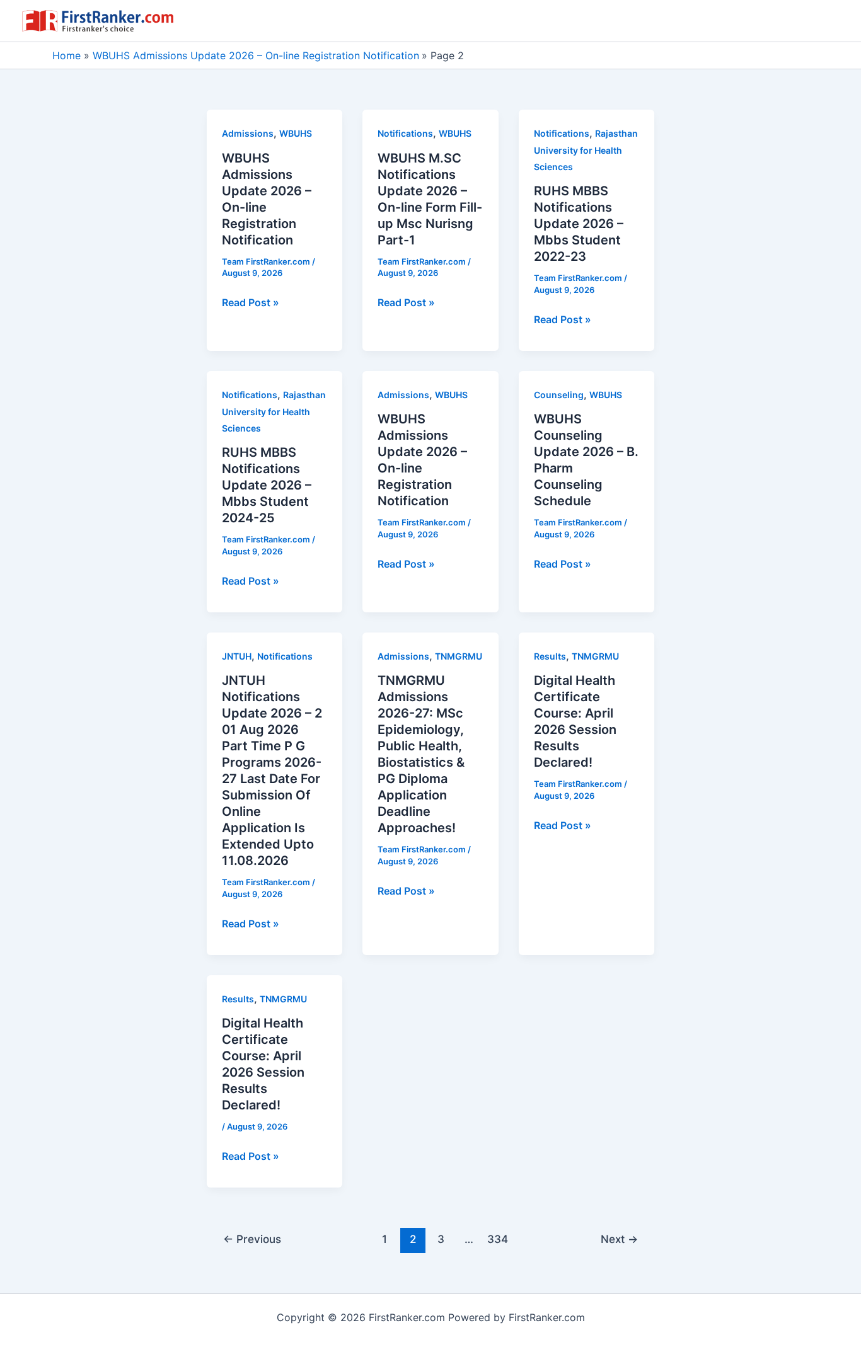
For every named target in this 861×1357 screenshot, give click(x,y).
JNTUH (236, 656)
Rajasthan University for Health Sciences (586, 150)
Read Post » (250, 303)
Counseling (559, 394)
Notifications (405, 133)
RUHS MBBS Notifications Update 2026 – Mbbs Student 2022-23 (578, 223)
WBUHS (295, 133)
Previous (252, 1238)
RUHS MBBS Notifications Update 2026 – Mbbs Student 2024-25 (266, 485)
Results (550, 656)
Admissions (248, 133)
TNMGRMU (458, 656)
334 (497, 1238)
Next (619, 1238)
